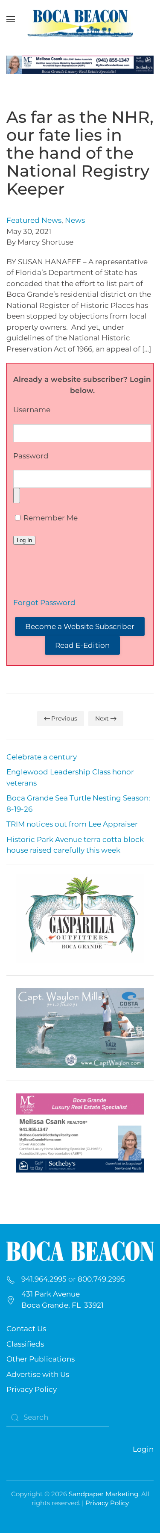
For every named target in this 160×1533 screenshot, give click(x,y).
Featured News (33, 220)
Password (31, 456)
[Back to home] (80, 19)
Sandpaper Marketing (103, 1494)
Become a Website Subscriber (79, 626)
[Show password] (16, 495)
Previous (64, 718)
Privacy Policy (31, 1389)
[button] (10, 19)
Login (143, 1449)
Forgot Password (44, 602)
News (75, 220)
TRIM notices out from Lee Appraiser (72, 824)
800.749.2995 (101, 1279)
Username (31, 409)
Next (102, 718)
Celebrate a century (41, 757)
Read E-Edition (82, 645)
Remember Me (50, 518)
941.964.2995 (44, 1279)
